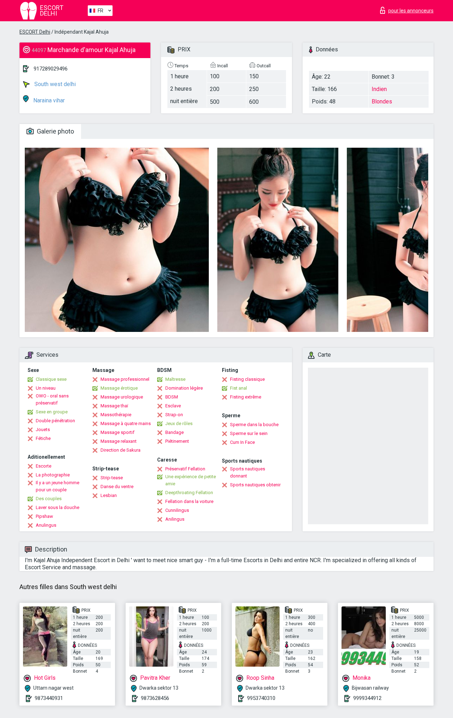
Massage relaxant (119, 441)
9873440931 (49, 698)
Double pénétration (55, 420)
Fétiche (43, 438)
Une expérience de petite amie (190, 480)
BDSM (171, 397)
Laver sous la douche (57, 507)
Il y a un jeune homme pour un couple (57, 486)
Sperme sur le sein (249, 433)
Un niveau (46, 388)
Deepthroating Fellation (189, 492)
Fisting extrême (245, 397)
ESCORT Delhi (34, 32)
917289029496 (51, 69)
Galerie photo (54, 131)
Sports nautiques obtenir (255, 484)
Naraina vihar (48, 100)
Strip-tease (112, 477)
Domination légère (184, 388)
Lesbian (109, 495)
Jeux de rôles (179, 423)
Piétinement (177, 441)
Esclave (173, 405)
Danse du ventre (117, 486)
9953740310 (261, 698)
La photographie (53, 474)
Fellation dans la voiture (189, 501)
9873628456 (155, 698)
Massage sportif (117, 432)
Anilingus (174, 519)
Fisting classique (247, 379)
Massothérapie (116, 414)
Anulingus (46, 525)
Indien (379, 89)
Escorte (43, 466)
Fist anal (238, 388)
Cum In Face (242, 442)
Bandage (174, 432)
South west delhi (54, 84)
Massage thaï (114, 405)
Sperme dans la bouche (254, 424)
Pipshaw (44, 516)
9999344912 (367, 698)
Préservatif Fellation (185, 468)
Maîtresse (175, 379)
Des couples (49, 498)
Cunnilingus (177, 510)
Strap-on (174, 414)
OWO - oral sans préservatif (52, 399)
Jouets (43, 429)
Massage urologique (122, 397)
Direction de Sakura (121, 450)
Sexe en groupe (52, 411)
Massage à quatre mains (126, 423)
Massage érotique (119, 388)
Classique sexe (51, 379)
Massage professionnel (125, 379)
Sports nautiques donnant (247, 472)
